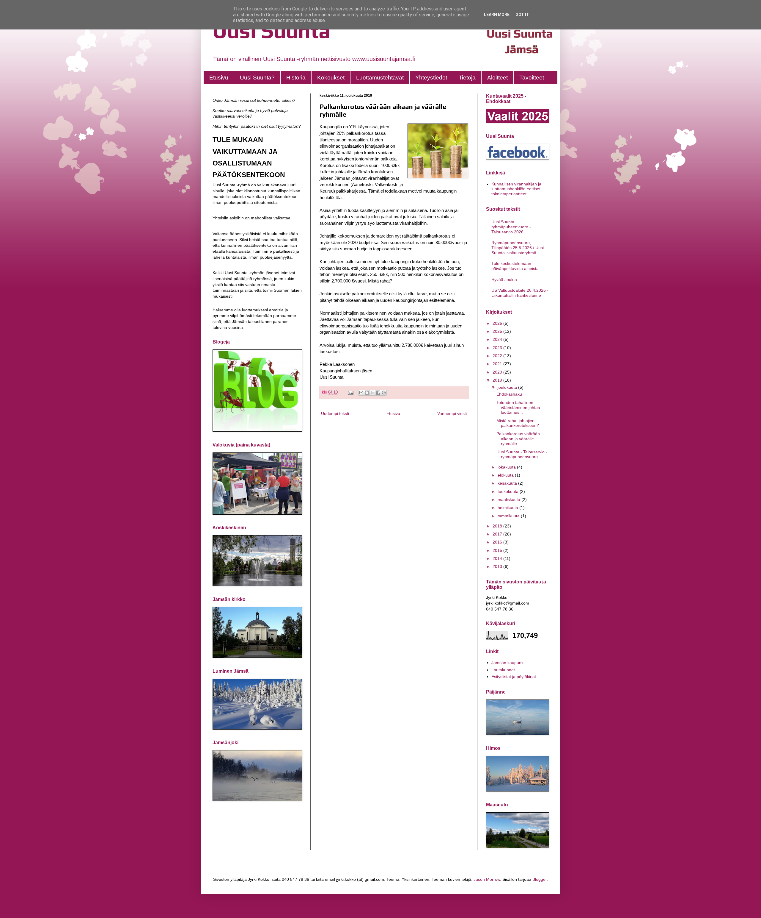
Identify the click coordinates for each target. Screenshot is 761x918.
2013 (498, 566)
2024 (498, 339)
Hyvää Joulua (504, 279)
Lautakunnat (503, 669)
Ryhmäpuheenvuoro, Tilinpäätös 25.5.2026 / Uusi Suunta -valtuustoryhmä (517, 247)
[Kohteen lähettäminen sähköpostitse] (361, 393)
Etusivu (218, 77)
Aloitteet (497, 77)
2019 (498, 380)
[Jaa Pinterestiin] (384, 393)
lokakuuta (507, 467)
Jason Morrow (487, 879)
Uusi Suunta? (257, 77)
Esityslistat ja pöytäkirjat (513, 676)
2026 (498, 323)
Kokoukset (331, 77)
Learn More (497, 14)
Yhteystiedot (431, 77)
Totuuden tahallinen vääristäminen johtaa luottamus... (518, 407)
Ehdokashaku (509, 394)
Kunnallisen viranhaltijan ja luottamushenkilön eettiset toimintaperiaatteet (516, 189)
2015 (498, 550)
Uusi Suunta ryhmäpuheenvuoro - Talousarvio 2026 (511, 226)
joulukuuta (508, 387)
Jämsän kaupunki (507, 662)
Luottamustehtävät (380, 77)
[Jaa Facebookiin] (378, 393)
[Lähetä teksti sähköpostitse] (350, 392)
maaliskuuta (509, 499)
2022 (498, 355)
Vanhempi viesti (452, 413)
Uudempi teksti (335, 413)
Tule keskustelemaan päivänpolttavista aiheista (515, 266)
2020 (498, 372)
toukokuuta (509, 491)
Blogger (539, 879)
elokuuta (506, 475)
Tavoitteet (531, 77)
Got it (522, 14)
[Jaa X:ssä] (372, 393)
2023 (498, 347)
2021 (498, 363)
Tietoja (467, 77)
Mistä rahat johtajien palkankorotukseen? (517, 423)
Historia (296, 77)
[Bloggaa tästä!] (367, 393)
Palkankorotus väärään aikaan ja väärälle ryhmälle (518, 438)
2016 (498, 542)
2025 (498, 331)
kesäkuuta (508, 483)
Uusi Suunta (272, 30)
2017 (498, 534)
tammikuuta (509, 515)
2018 (498, 526)
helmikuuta (508, 507)
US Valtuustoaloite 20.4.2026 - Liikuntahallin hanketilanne (519, 293)
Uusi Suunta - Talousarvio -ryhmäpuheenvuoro (521, 454)
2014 (498, 558)
